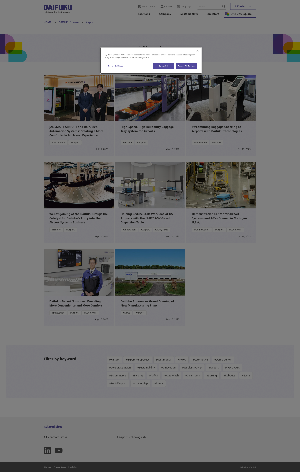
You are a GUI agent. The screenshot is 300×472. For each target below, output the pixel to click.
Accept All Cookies (186, 66)
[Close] (197, 50)
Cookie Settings (115, 66)
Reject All (163, 66)
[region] (151, 60)
